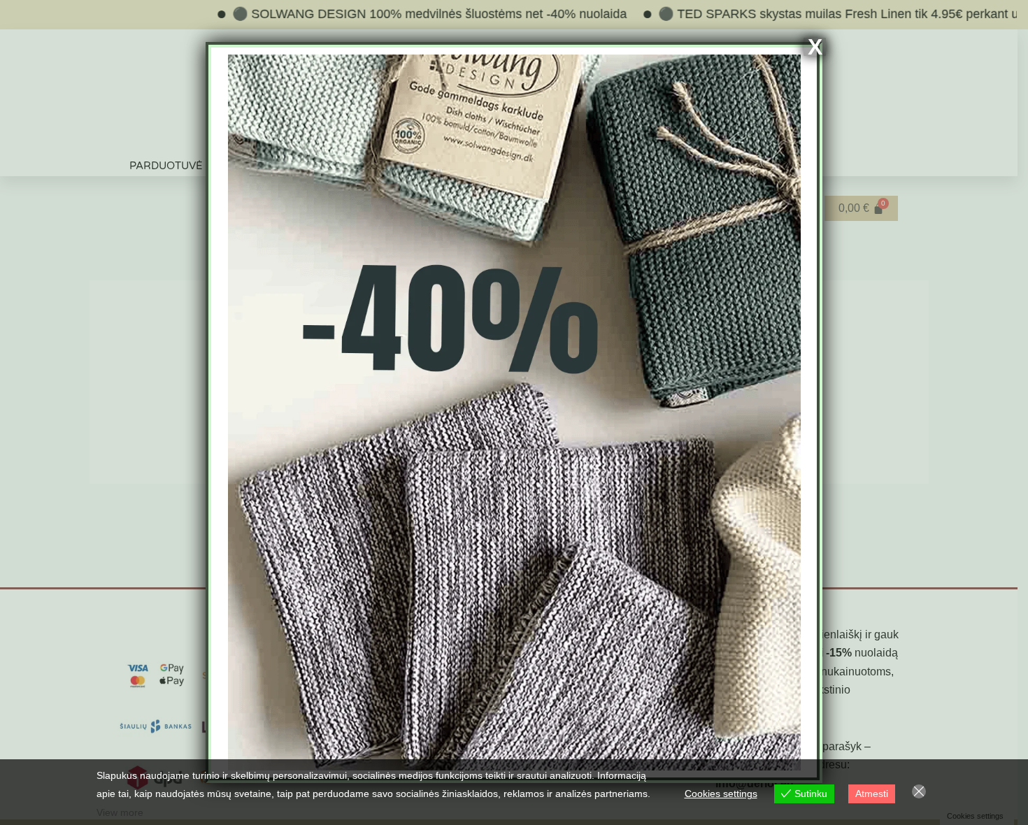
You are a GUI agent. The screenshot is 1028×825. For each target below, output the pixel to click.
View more (120, 812)
